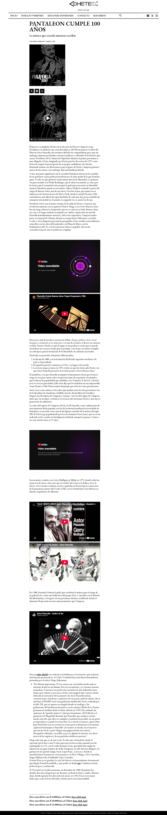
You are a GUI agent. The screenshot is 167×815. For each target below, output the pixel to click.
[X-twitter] (152, 16)
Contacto (83, 15)
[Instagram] (157, 16)
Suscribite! (99, 15)
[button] (31, 91)
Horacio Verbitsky (32, 15)
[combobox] (127, 15)
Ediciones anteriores (60, 15)
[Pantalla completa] (64, 139)
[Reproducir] (32, 139)
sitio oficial (42, 674)
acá (78, 763)
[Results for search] (127, 19)
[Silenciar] (61, 139)
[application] (47, 118)
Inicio (13, 15)
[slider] (46, 139)
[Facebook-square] (148, 16)
